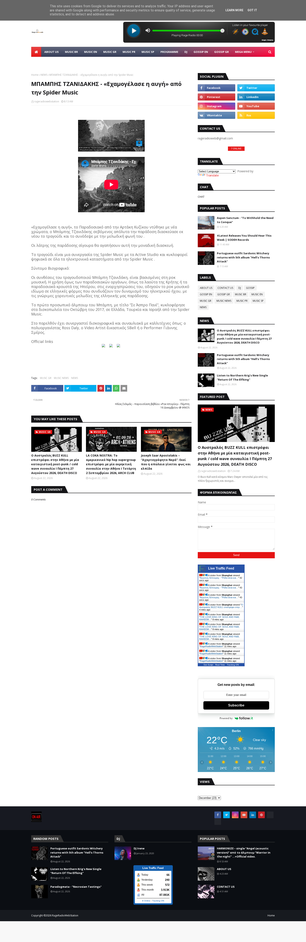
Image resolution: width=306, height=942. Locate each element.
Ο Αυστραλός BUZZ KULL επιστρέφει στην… (221, 605)
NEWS (44, 75)
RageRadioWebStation (211, 646)
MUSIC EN (257, 294)
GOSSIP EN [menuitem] (201, 52)
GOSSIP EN (206, 294)
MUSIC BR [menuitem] (71, 52)
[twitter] (256, 87)
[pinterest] (216, 97)
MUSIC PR (242, 301)
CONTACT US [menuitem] (43, 62)
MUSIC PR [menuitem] (129, 52)
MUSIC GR (45, 378)
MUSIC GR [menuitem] (109, 52)
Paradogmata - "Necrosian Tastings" (76, 887)
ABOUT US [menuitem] (51, 52)
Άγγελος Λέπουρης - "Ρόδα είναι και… (219, 578)
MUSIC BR (240, 294)
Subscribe (236, 705)
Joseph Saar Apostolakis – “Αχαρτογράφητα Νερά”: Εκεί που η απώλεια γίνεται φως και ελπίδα (166, 461)
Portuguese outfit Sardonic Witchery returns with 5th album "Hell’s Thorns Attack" (243, 257)
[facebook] (216, 87)
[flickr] (270, 815)
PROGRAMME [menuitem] (169, 52)
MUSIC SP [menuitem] (148, 52)
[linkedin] (256, 97)
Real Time (220, 665)
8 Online (146, 901)
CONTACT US (225, 288)
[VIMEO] (217, 821)
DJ (239, 288)
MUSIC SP (258, 301)
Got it (252, 10)
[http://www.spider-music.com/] (111, 346)
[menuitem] (36, 52)
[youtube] (256, 106)
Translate (212, 175)
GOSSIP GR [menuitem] (221, 52)
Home (35, 75)
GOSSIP (250, 288)
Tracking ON (233, 665)
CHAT (201, 197)
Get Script (208, 665)
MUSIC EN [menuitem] (90, 52)
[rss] (256, 115)
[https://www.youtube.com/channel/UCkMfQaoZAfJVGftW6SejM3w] (118, 346)
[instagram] (216, 106)
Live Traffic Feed (221, 568)
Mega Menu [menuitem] (243, 52)
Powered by (226, 718)
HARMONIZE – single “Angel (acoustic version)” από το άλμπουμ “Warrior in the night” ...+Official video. (243, 852)
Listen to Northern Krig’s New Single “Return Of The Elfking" (242, 377)
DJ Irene (139, 848)
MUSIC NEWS (61, 378)
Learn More (234, 10)
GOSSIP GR (223, 294)
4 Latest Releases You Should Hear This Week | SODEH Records (244, 238)
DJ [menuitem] (185, 52)
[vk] (216, 115)
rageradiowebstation (46, 101)
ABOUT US (206, 288)
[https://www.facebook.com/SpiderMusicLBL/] (103, 346)
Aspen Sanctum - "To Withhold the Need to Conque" (245, 220)
